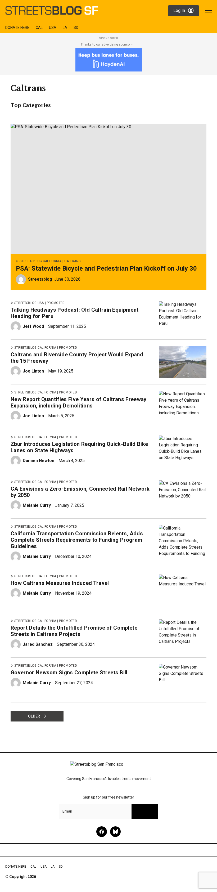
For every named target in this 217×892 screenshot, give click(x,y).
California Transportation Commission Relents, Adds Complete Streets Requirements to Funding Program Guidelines (77, 539)
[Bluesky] (115, 831)
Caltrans (72, 261)
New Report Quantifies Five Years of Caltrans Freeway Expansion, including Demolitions (79, 402)
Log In (179, 10)
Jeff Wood (33, 326)
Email (67, 811)
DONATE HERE (17, 27)
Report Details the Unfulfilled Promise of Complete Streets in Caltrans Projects (74, 631)
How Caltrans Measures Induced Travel (60, 583)
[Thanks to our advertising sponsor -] (108, 59)
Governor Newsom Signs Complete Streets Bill (69, 672)
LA (65, 27)
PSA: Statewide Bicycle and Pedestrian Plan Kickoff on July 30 (106, 268)
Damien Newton (38, 460)
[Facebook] (101, 831)
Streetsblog (40, 279)
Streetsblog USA (29, 302)
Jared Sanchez (38, 644)
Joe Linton (33, 371)
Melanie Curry (37, 505)
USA (52, 27)
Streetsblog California (40, 261)
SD (76, 27)
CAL (39, 27)
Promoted (56, 302)
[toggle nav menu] (208, 11)
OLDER (34, 716)
